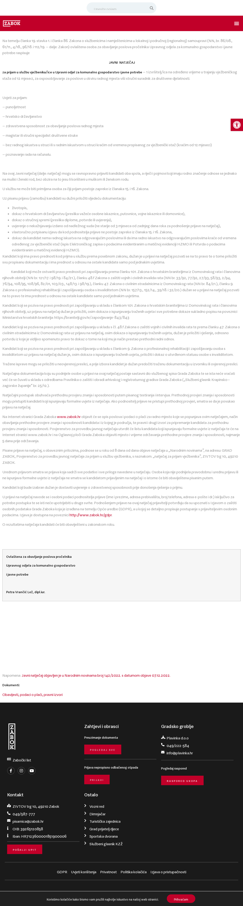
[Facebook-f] (11, 771)
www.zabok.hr (69, 415)
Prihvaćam (181, 898)
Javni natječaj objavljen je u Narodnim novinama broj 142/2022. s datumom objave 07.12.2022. (96, 674)
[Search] (151, 7)
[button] (237, 125)
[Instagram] (21, 771)
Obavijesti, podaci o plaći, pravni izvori (32, 693)
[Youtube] (32, 771)
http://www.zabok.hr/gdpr (91, 513)
